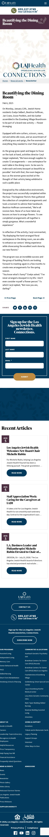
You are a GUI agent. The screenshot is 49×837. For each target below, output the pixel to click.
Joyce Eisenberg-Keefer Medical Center (34, 690)
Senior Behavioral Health (9, 665)
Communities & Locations (36, 649)
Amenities (29, 717)
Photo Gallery (5, 782)
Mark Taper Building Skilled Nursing (35, 704)
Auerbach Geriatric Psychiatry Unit (36, 655)
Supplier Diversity (8, 807)
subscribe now (24, 640)
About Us (4, 722)
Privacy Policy (17, 828)
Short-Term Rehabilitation (9, 678)
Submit (24, 376)
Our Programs (6, 649)
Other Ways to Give (32, 746)
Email (7, 360)
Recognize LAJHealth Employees (8, 740)
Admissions (30, 766)
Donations (29, 726)
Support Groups (31, 738)
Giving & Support (33, 722)
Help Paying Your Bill (7, 753)
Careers (3, 730)
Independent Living (7, 657)
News (2, 770)
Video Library (5, 786)
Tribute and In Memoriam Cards (36, 730)
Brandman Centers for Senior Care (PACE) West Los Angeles (36, 669)
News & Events (17, 80)
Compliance (32, 828)
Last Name (10, 349)
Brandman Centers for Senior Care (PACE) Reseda (36, 662)
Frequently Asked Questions (10, 761)
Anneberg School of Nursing (10, 682)
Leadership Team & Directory (11, 734)
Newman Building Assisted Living (35, 711)
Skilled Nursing (5, 674)
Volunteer (28, 742)
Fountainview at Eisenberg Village (35, 676)
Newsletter (4, 778)
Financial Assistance (7, 757)
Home (5, 80)
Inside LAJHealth (6, 726)
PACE (2, 669)
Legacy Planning (31, 734)
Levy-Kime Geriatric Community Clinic (36, 697)
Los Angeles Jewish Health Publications (10, 796)
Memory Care (5, 661)
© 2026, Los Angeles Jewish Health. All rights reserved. (21, 823)
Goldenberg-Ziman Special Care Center (37, 683)
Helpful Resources (7, 745)
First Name (10, 338)
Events (2, 774)
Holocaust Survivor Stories (10, 790)
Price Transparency (7, 749)
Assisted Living (5, 653)
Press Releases (6, 801)
